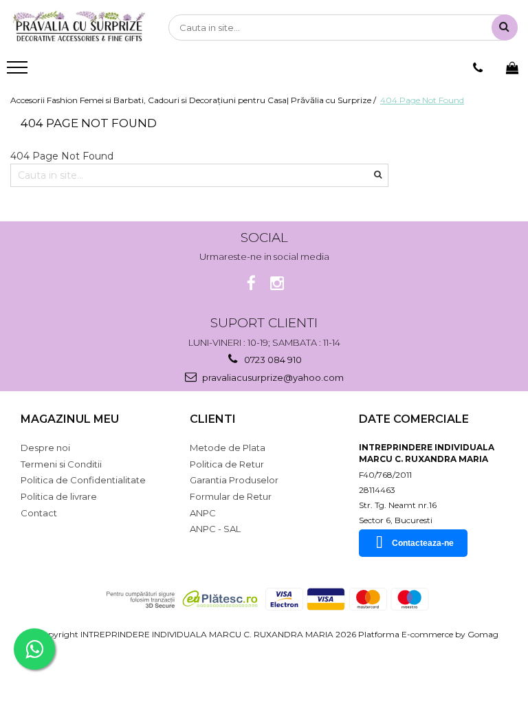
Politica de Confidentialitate (83, 479)
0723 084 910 (272, 359)
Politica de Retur (227, 464)
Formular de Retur (231, 496)
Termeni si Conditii (61, 464)
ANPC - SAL (215, 528)
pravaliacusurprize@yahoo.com (272, 377)
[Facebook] (251, 284)
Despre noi (45, 447)
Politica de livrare (59, 496)
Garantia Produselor (234, 479)
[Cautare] (505, 27)
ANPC (203, 512)
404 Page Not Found (422, 100)
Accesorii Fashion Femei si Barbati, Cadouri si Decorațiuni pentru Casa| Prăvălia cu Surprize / (194, 100)
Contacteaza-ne (423, 543)
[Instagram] (277, 284)
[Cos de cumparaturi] (512, 68)
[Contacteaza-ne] (477, 68)
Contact (39, 512)
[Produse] (19, 71)
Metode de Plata (227, 447)
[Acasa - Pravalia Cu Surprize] (79, 27)
